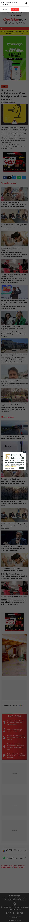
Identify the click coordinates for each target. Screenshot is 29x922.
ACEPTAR (15, 9)
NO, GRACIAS (6, 9)
